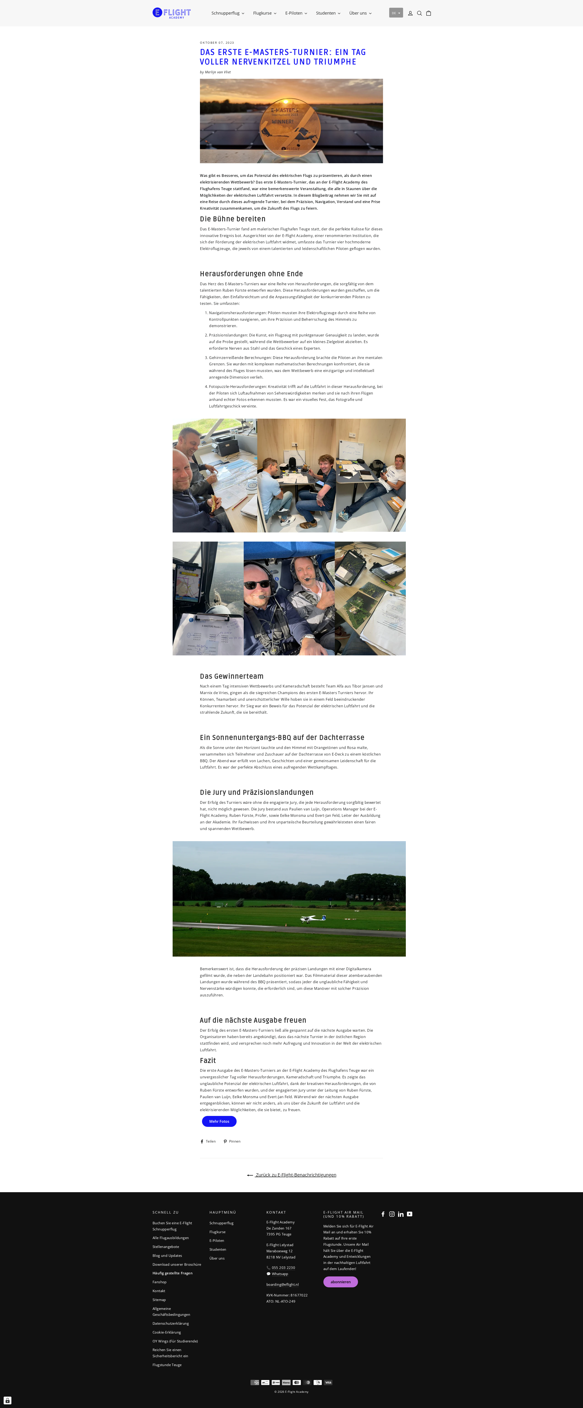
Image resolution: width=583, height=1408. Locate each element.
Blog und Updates (167, 1255)
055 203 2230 (283, 1267)
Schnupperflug (226, 13)
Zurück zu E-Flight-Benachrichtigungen (295, 1175)
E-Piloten (294, 13)
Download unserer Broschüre (177, 1264)
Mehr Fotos (219, 1121)
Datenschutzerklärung (171, 1323)
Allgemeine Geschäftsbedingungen (171, 1311)
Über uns (358, 13)
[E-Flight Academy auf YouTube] (409, 1213)
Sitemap (159, 1299)
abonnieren (341, 1281)
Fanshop (160, 1282)
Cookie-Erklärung (167, 1332)
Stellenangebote (166, 1246)
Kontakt (159, 1290)
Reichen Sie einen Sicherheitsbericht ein (170, 1352)
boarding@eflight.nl (282, 1284)
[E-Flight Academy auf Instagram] (392, 1213)
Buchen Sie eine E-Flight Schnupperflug (172, 1226)
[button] (396, 13)
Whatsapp (280, 1273)
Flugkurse (263, 13)
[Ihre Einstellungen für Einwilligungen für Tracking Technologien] (7, 1400)
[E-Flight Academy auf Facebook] (383, 1213)
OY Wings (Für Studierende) (175, 1341)
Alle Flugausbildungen (171, 1237)
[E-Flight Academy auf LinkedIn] (401, 1213)
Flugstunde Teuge (167, 1364)
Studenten (326, 13)
